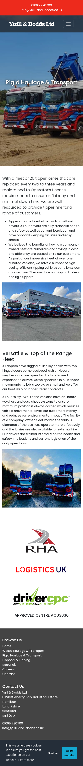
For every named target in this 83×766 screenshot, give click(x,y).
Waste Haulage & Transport (23, 651)
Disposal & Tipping (16, 660)
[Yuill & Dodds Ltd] (31, 24)
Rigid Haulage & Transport (22, 655)
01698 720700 (41, 5)
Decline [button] (53, 753)
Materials (9, 664)
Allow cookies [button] (69, 753)
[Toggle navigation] (68, 24)
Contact (8, 674)
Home (6, 646)
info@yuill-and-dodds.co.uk (41, 10)
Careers (8, 669)
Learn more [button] (26, 760)
